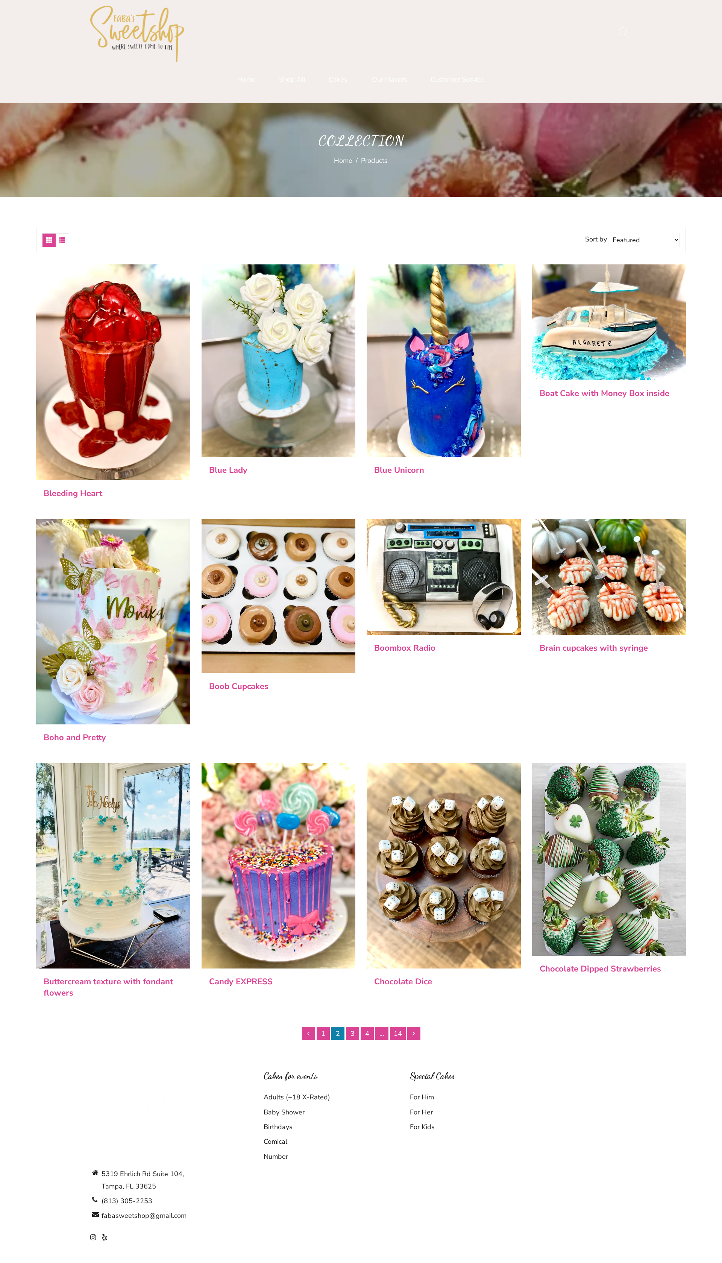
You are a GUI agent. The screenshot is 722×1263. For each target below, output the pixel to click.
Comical (275, 1141)
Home (343, 160)
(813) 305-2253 (127, 1200)
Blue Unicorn (399, 470)
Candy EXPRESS (241, 981)
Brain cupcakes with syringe (594, 648)
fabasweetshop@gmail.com (144, 1215)
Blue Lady (228, 470)
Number (276, 1156)
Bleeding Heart (73, 493)
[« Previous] (308, 1033)
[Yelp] (104, 1237)
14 (398, 1033)
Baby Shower (284, 1112)
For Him (422, 1097)
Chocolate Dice (403, 981)
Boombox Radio (404, 648)
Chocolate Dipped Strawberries (600, 969)
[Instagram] (93, 1237)
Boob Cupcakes (238, 686)
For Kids (422, 1126)
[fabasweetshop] (137, 33)
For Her (421, 1112)
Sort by (597, 239)
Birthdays (278, 1126)
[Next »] (413, 1033)
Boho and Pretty (75, 737)
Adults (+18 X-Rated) (297, 1097)
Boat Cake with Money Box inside (604, 393)
